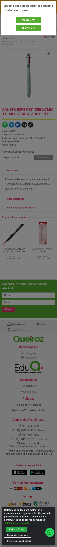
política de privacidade (17, 523)
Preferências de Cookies (19, 541)
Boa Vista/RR (28, 27)
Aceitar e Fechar (16, 529)
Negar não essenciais (17, 535)
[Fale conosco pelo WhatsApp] (49, 532)
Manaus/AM (28, 20)
